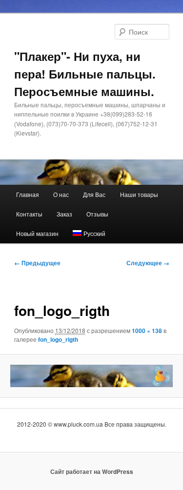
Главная (27, 194)
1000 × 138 (147, 330)
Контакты (29, 214)
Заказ (64, 214)
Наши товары (139, 194)
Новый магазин (37, 233)
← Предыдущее (37, 262)
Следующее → (147, 262)
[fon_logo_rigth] (91, 376)
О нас (61, 194)
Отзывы (97, 214)
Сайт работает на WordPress (91, 471)
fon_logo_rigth (58, 339)
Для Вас (94, 194)
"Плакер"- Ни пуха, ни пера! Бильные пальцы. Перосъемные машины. (85, 73)
